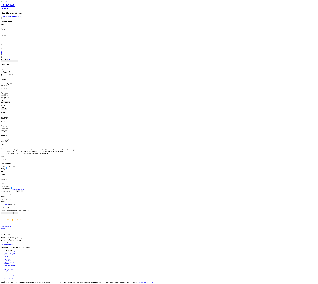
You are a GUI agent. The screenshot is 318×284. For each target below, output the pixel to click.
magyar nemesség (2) (6, 74)
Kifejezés (21, 189)
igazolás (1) (4, 85)
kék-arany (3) (4, 140)
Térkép (13, 16)
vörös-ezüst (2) (5, 141)
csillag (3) (3, 94)
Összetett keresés (14, 189)
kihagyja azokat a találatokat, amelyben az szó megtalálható (120, 282)
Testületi (3, 169)
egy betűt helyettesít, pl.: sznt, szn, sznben (54, 282)
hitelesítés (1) (4, 76)
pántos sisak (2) (5, 117)
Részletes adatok (5, 186)
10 (1, 228)
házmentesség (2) (5, 72)
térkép (16, 213)
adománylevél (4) (5, 84)
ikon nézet (3, 213)
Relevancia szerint (6, 178)
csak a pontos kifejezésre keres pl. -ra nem (84, 282)
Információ (18, 16)
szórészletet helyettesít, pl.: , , (21, 282)
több (2, 102)
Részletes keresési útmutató (146, 282)
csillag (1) (3, 128)
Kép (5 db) (4, 159)
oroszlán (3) (4, 127)
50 (4, 228)
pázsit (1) (3, 104)
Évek (9, 59)
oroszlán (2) (4, 97)
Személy (3, 168)
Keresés (3, 16)
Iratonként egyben (5, 188)
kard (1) (3, 130)
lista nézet (10, 213)
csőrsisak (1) (4, 118)
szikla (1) (3, 107)
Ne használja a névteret (7, 166)
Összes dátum (14, 61)
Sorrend (3, 179)
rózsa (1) (3, 105)
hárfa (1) (3, 100)
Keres (18, 191)
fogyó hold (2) (5, 95)
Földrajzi (3, 171)
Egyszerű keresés (5, 189)
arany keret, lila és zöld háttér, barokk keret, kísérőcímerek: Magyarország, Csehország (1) (24, 153)
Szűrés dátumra (5, 61)
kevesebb (7, 102)
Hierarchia (8, 16)
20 (3, 228)
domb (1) (3, 99)
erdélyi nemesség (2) (6, 71)
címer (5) (3, 69)
